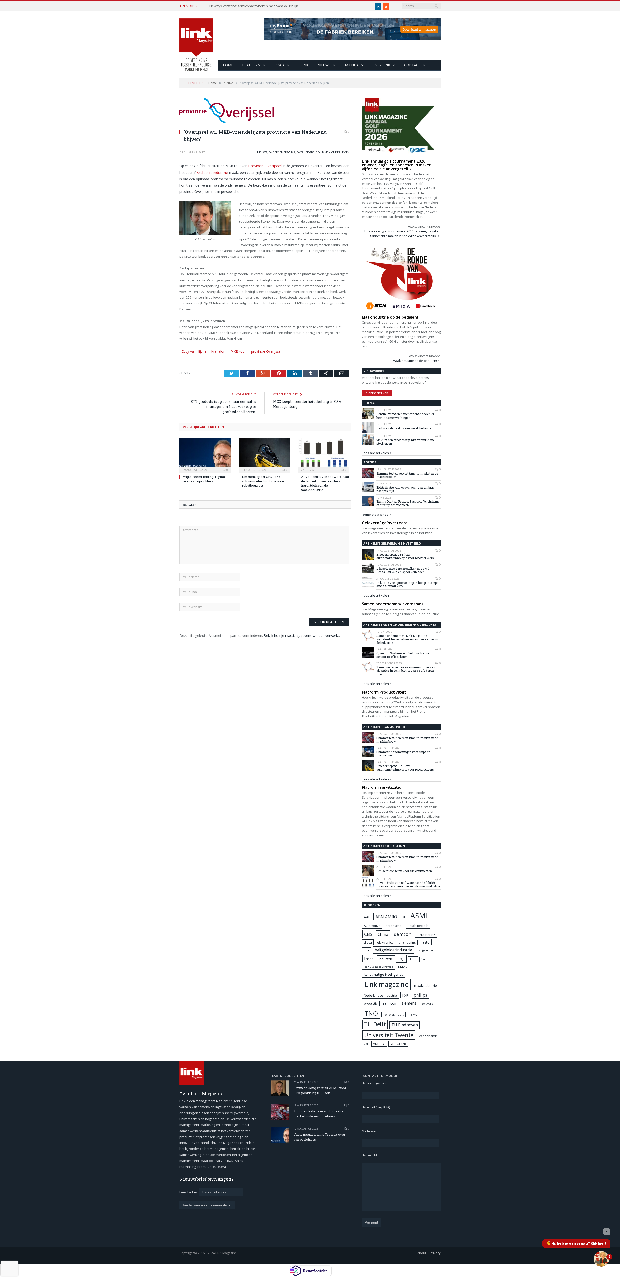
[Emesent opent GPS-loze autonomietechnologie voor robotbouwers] (264, 453)
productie (371, 1003)
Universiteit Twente (388, 1034)
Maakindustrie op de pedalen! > (416, 361)
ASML (420, 915)
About (421, 1253)
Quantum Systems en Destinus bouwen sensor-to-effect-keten (403, 654)
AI (404, 917)
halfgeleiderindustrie (393, 949)
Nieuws (324, 65)
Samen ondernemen (335, 152)
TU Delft (375, 1024)
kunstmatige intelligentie (383, 974)
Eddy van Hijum (193, 350)
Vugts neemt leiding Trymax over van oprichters (205, 477)
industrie (386, 958)
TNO (371, 1013)
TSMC (413, 1014)
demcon (402, 934)
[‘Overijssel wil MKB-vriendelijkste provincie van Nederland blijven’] (264, 111)
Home (228, 65)
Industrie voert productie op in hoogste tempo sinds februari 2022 (407, 584)
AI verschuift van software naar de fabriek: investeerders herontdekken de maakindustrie (325, 482)
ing (401, 958)
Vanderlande (428, 1036)
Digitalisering (426, 935)
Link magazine (386, 984)
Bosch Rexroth (418, 926)
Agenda (352, 65)
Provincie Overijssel (263, 165)
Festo (425, 942)
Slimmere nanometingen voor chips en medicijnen (403, 753)
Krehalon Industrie (210, 171)
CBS (368, 934)
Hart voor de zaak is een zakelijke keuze (404, 428)
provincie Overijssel (261, 350)
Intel (413, 959)
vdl (366, 1043)
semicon (389, 1003)
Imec (368, 958)
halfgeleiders (426, 950)
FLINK (303, 65)
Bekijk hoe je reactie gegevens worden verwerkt (301, 634)
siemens (409, 1003)
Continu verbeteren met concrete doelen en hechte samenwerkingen (405, 415)
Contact (412, 65)
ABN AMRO (386, 917)
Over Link (381, 65)
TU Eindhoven (404, 1025)
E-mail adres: (189, 1192)
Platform (251, 65)
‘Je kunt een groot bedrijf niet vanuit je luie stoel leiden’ (405, 441)
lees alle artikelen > (377, 453)
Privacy (435, 1253)
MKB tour (234, 350)
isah (423, 959)
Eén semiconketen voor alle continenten (404, 871)
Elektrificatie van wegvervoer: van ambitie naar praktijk (405, 489)
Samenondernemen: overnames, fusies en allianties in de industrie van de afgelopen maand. (405, 670)
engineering (407, 942)
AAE (367, 917)
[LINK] (196, 40)
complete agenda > (377, 514)
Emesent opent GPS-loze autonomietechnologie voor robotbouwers (263, 479)
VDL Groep (398, 1043)
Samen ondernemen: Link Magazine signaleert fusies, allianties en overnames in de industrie (407, 639)
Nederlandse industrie (380, 995)
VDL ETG (379, 1043)
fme (366, 950)
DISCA (280, 65)
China (383, 934)
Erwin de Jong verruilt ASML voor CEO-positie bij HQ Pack (320, 1090)
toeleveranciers (393, 1014)
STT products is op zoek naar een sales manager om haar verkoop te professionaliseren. (223, 405)
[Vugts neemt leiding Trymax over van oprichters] (205, 453)
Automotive (372, 926)
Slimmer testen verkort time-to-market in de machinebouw (407, 475)
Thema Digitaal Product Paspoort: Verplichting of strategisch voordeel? (408, 503)
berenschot (394, 926)
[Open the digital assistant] (601, 1259)
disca (368, 942)
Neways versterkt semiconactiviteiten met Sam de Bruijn (253, 6)
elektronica (385, 942)
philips (420, 995)
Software (427, 1003)
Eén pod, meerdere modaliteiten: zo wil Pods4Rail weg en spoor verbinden (402, 570)
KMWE (402, 966)
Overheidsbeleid (308, 152)
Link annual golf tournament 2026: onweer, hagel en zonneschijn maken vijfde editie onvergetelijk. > (402, 233)
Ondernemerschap (282, 152)
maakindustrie (425, 985)
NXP (405, 995)
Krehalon (216, 350)
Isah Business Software (378, 966)
